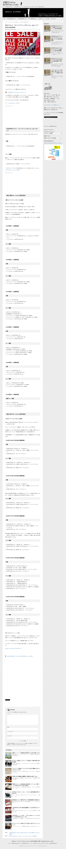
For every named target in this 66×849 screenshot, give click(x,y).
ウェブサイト (10, 735)
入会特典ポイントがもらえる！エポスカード (17, 92)
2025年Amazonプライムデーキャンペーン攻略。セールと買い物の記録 (57, 49)
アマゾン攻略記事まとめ (32, 18)
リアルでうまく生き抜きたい (21, 656)
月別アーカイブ (47, 138)
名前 (8, 727)
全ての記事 (47, 18)
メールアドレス (10, 731)
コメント (9, 714)
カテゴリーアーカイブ (49, 131)
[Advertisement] (14, 115)
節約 (32, 656)
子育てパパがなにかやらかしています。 (53, 142)
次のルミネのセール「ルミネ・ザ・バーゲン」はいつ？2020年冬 (23, 836)
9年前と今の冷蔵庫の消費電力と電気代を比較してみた (25, 776)
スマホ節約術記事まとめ (21, 18)
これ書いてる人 (41, 18)
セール (29, 656)
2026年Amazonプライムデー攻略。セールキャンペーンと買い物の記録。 (57, 27)
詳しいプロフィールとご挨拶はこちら (51, 104)
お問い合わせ (53, 18)
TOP (4, 18)
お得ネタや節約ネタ (11, 656)
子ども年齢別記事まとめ (11, 18)
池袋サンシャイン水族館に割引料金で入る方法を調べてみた (26, 752)
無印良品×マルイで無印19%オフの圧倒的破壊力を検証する (26, 799)
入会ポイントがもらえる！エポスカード (13, 648)
